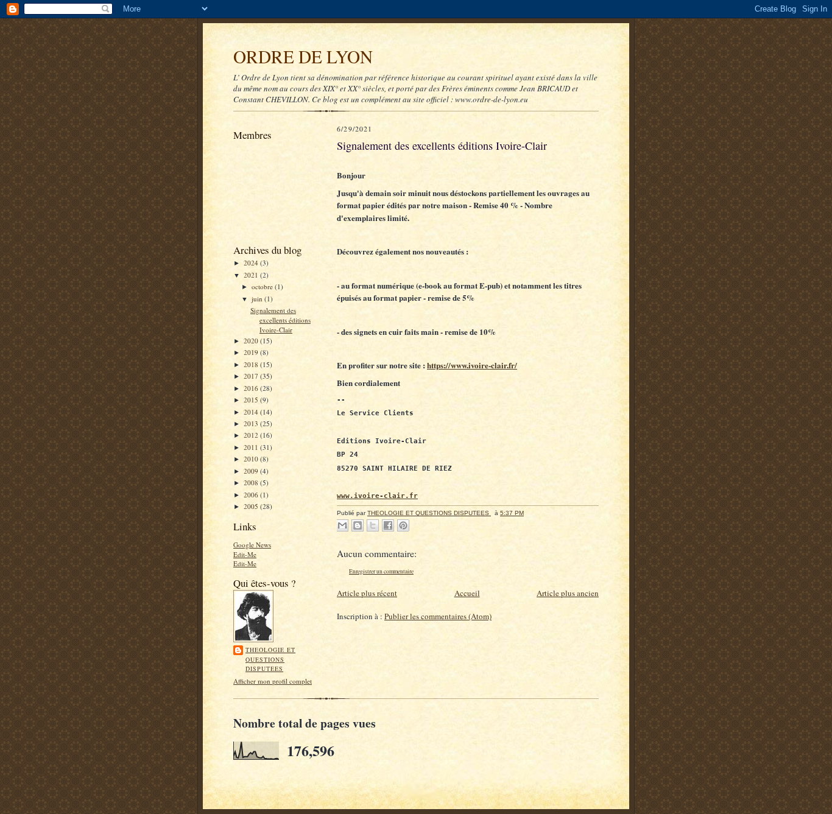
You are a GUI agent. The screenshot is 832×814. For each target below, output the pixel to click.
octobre (263, 286)
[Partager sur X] (373, 525)
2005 (252, 506)
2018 (252, 364)
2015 (252, 399)
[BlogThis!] (357, 525)
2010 (252, 458)
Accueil (467, 593)
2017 (252, 376)
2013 (252, 423)
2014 (252, 411)
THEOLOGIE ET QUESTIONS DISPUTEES (270, 659)
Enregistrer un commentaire (381, 571)
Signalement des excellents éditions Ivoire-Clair (280, 320)
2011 (252, 447)
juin (258, 298)
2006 (252, 494)
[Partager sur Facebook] (388, 525)
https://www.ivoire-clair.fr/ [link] (472, 365)
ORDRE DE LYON (303, 56)
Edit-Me (244, 554)
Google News (252, 544)
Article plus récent (367, 593)
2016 (252, 388)
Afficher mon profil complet (272, 681)
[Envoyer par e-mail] (342, 525)
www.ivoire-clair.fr (377, 495)
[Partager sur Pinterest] (403, 525)
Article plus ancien (568, 593)
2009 (252, 470)
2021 (252, 274)
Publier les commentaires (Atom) (438, 616)
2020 (252, 340)
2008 (252, 482)
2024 (252, 262)
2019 (252, 352)
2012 (252, 435)
